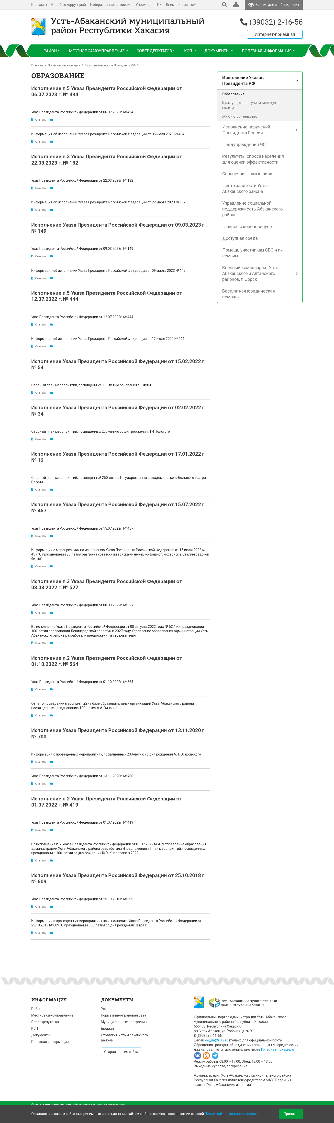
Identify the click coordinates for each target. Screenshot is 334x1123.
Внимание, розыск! (181, 5)
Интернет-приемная (275, 34)
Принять (291, 1114)
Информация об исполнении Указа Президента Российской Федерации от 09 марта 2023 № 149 (108, 271)
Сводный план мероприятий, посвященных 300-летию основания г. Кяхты (91, 385)
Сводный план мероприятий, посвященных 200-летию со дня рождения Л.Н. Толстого (100, 431)
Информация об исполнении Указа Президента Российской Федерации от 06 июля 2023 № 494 (107, 134)
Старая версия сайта (121, 1052)
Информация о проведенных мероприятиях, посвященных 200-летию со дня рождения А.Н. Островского (116, 754)
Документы (40, 1035)
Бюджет (107, 1028)
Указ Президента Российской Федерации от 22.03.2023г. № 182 (82, 180)
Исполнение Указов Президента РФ (110, 65)
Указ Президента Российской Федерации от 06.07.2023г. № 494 (82, 112)
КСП (34, 1028)
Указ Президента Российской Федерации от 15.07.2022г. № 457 (82, 528)
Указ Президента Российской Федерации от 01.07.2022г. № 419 (82, 822)
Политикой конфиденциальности (231, 1114)
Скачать (40, 119)
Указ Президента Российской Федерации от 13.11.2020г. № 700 (82, 776)
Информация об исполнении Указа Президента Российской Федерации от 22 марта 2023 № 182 (108, 202)
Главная (37, 65)
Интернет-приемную (277, 1049)
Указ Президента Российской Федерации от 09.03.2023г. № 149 (82, 249)
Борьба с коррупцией (68, 5)
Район (36, 1009)
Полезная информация (64, 65)
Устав (106, 1009)
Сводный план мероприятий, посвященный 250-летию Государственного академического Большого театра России (118, 480)
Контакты (39, 5)
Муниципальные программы (124, 1022)
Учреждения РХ (149, 5)
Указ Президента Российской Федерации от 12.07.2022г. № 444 (82, 317)
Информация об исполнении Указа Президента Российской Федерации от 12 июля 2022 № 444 (107, 339)
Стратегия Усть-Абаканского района (124, 1037)
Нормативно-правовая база (123, 1015)
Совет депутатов (45, 1022)
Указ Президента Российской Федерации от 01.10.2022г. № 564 (82, 682)
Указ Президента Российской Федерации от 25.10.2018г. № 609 (82, 899)
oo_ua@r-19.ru (216, 1040)
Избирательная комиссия (110, 5)
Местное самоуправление (52, 1015)
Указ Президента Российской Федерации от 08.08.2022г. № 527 (82, 605)
